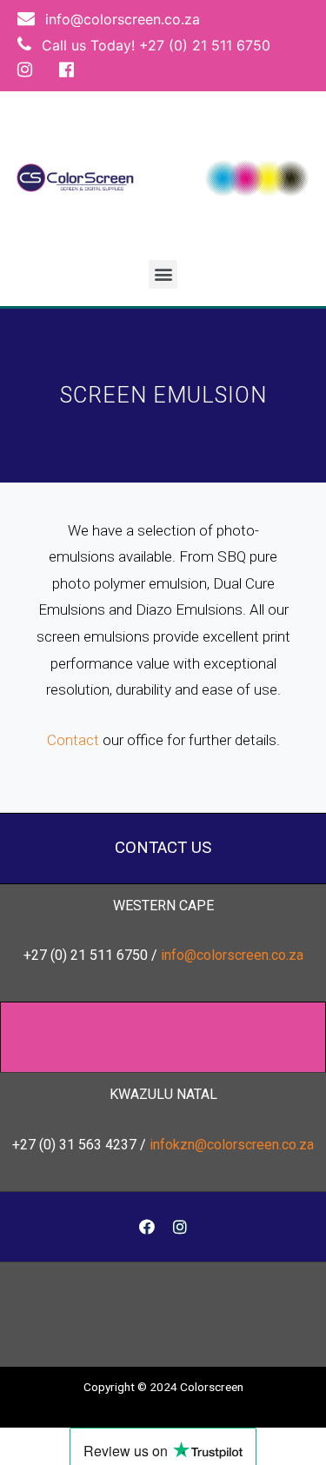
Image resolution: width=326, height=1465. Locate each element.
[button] (163, 274)
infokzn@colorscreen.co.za (232, 1144)
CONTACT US (163, 847)
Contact (73, 740)
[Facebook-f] (147, 1227)
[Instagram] (180, 1227)
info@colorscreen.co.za (120, 19)
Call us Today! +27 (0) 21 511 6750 (153, 45)
